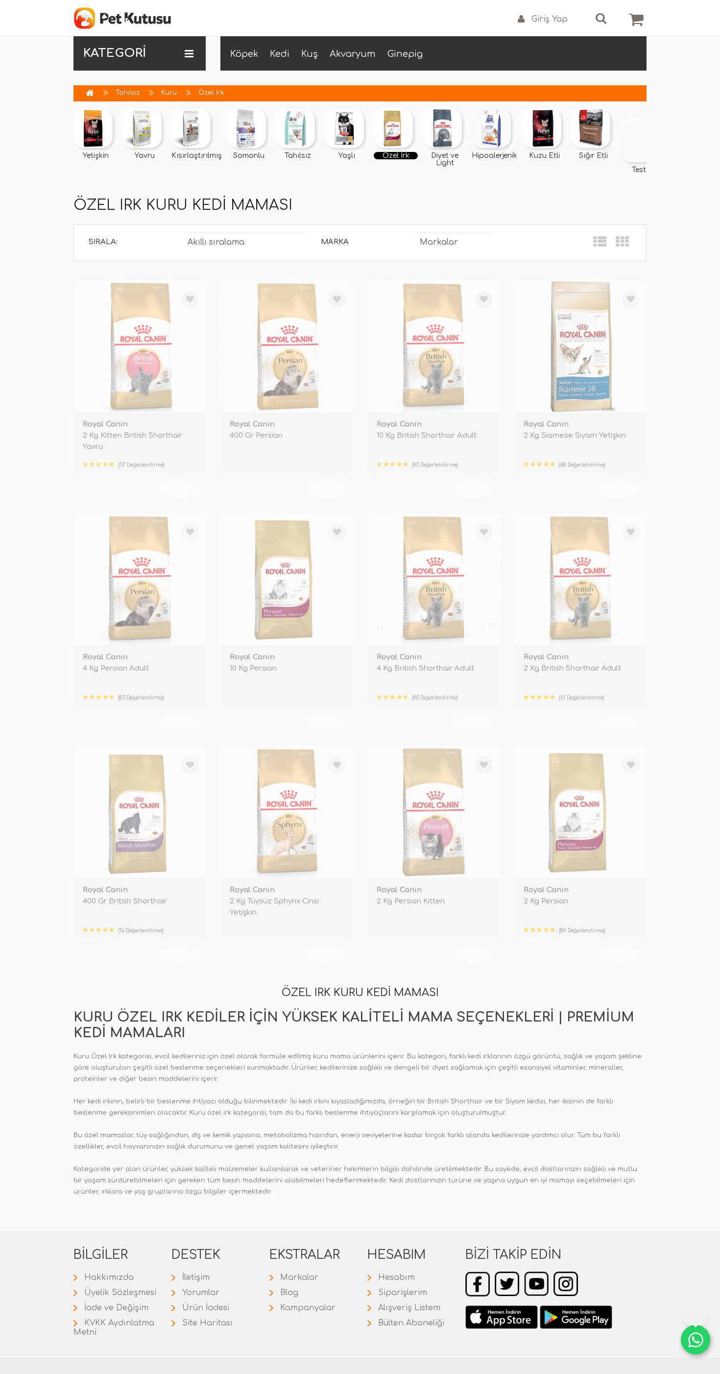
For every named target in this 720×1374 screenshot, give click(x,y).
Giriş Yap (549, 19)
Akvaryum (353, 54)
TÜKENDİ (179, 488)
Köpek (244, 54)
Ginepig (405, 54)
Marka (335, 242)
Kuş (309, 54)
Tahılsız (128, 92)
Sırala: (103, 242)
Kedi (279, 54)
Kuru (169, 92)
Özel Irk (211, 92)
